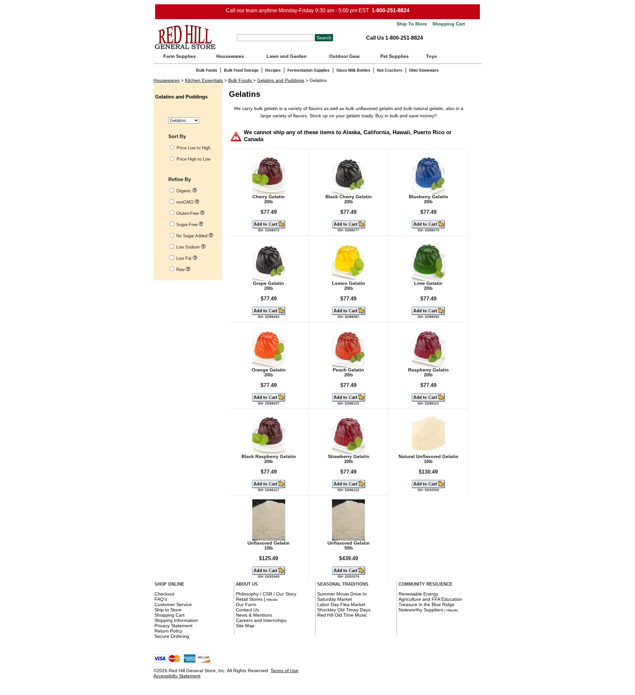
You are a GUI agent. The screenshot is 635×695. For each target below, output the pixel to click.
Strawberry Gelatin (348, 456)
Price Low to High (193, 147)
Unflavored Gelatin (268, 543)
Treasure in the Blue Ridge (426, 604)
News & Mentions (254, 615)
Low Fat (184, 258)
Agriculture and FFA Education (430, 599)
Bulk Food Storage (241, 70)
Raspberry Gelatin (428, 369)
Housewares (230, 56)
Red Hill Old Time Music (342, 615)
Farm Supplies (179, 56)
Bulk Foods (206, 70)
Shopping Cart (448, 23)
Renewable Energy (418, 594)
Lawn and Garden (287, 56)
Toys (431, 56)
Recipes (273, 70)
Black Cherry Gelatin (348, 196)
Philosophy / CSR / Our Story (266, 594)
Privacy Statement (173, 625)
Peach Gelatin (348, 369)
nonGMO (185, 202)
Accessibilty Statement (176, 675)
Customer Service (173, 604)
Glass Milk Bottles (353, 70)
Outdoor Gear (344, 56)
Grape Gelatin (268, 283)
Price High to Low (193, 159)
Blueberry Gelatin (428, 196)
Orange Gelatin (269, 369)
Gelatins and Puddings (280, 80)
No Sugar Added (192, 235)
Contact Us (247, 609)
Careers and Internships (261, 620)
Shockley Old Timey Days (343, 609)
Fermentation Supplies (308, 70)
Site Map (245, 625)
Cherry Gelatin (268, 196)
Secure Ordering (171, 636)
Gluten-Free (188, 213)
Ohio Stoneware (424, 70)
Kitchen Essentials (204, 80)
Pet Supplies (394, 56)
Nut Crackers (389, 70)
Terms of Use (284, 670)
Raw (181, 269)
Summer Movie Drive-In (342, 594)
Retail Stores (249, 599)
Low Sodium (188, 247)
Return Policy (168, 631)
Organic (184, 190)
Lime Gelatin (428, 283)
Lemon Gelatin (348, 283)
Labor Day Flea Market (341, 604)
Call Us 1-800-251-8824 (394, 38)
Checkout (164, 594)
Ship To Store (412, 23)
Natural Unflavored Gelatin (428, 456)
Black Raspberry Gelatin (268, 456)
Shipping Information (176, 620)
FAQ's (160, 599)
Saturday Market (334, 599)
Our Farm (246, 604)
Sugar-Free (187, 224)
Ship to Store (168, 609)
